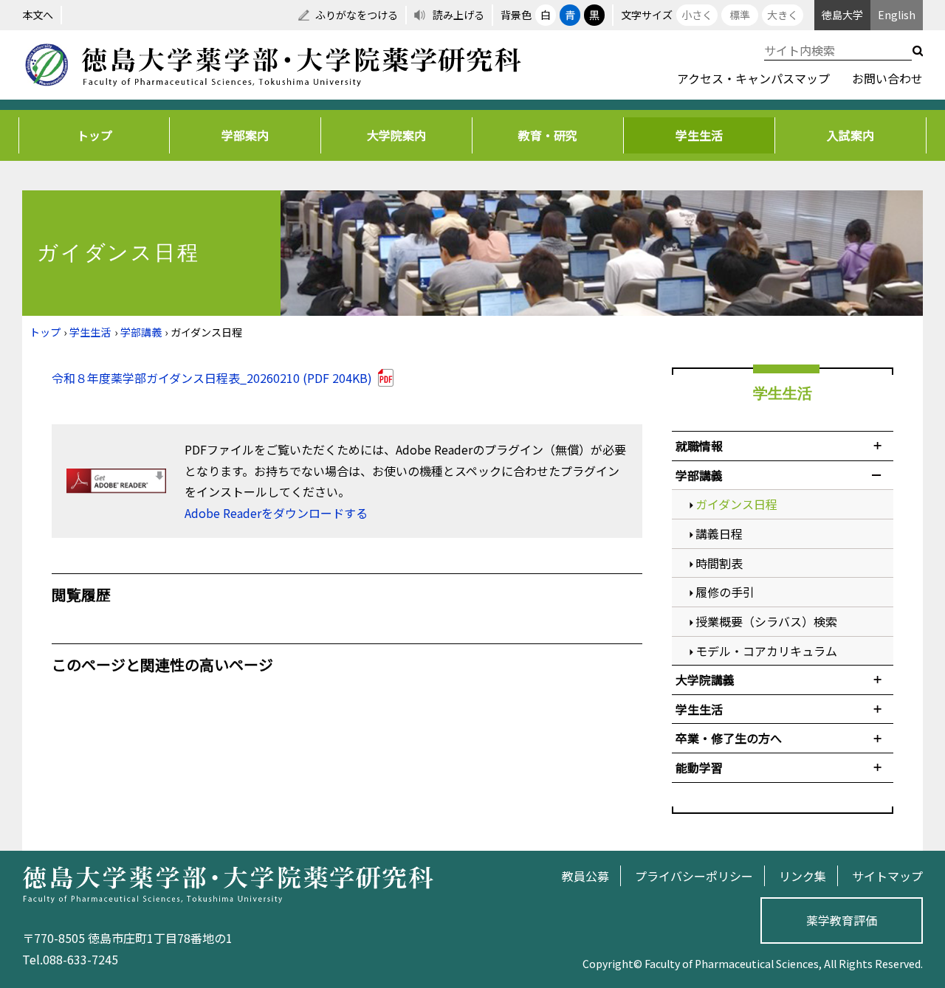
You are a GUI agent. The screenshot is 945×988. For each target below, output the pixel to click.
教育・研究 (547, 135)
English (896, 14)
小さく (696, 14)
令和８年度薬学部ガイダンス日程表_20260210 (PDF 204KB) (212, 378)
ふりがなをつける (356, 14)
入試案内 (850, 135)
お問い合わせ (887, 78)
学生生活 (699, 135)
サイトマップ (887, 876)
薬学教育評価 (841, 920)
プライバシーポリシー (694, 876)
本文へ (37, 14)
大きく (782, 14)
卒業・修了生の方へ (729, 738)
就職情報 (699, 446)
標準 (739, 14)
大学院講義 (705, 679)
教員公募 (585, 876)
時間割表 (719, 563)
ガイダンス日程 (736, 504)
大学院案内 (396, 135)
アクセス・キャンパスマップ (753, 78)
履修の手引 (725, 592)
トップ (94, 135)
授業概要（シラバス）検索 (766, 621)
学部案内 (245, 135)
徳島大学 (842, 14)
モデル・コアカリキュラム (766, 651)
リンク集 (802, 876)
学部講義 (141, 332)
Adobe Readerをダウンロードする (276, 513)
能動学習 (699, 767)
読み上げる (458, 14)
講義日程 (719, 533)
